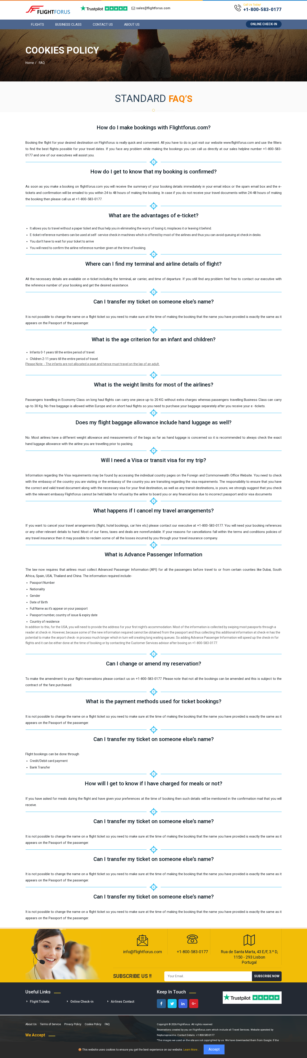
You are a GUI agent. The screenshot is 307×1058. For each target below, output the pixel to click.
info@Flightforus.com (142, 951)
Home (29, 63)
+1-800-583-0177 (192, 951)
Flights (37, 24)
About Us (132, 24)
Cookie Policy (93, 1024)
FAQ (107, 1024)
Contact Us (103, 24)
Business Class (68, 24)
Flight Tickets (39, 1001)
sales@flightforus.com (153, 8)
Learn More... (191, 1049)
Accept (214, 1049)
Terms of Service (50, 1024)
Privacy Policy (72, 1024)
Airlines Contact (122, 1001)
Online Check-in (263, 24)
